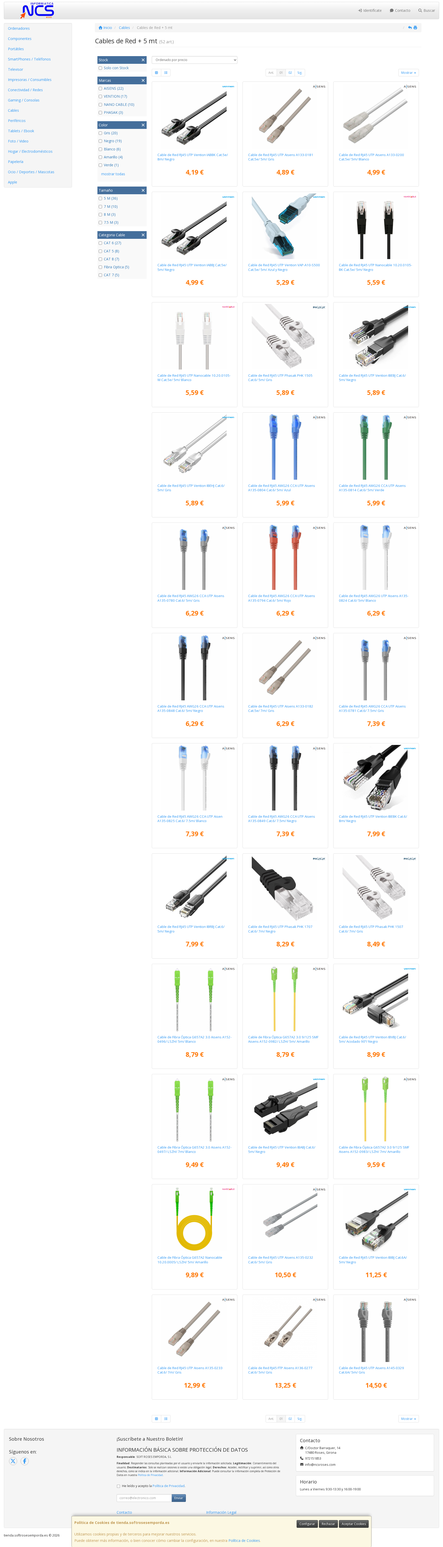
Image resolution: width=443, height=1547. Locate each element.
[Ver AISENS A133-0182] (285, 667)
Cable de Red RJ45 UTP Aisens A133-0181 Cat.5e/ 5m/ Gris (280, 156)
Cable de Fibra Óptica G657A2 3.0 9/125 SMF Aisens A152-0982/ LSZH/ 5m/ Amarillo (283, 1039)
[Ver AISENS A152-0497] (194, 1108)
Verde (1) (111, 164)
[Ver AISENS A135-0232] (285, 1219)
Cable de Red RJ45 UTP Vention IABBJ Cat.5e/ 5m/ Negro (192, 267)
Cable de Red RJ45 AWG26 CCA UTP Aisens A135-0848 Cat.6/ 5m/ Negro (190, 708)
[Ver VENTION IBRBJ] (194, 888)
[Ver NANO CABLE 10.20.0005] (194, 1219)
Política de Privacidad (150, 1475)
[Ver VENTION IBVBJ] (376, 998)
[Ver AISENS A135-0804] (285, 447)
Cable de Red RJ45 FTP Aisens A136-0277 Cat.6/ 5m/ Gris (280, 1370)
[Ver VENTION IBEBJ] (376, 337)
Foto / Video (18, 141)
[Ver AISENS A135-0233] (194, 1329)
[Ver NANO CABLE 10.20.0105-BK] (376, 226)
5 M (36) (111, 198)
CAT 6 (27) (112, 242)
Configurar (307, 1524)
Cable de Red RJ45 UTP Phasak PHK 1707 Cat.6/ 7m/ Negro (280, 928)
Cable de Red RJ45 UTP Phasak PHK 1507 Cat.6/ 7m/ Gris (371, 928)
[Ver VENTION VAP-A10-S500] (285, 226)
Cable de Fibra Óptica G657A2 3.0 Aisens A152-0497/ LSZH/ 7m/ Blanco (194, 1149)
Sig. (299, 72)
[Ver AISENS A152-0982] (285, 998)
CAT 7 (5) (111, 274)
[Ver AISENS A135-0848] (194, 667)
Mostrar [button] (407, 72)
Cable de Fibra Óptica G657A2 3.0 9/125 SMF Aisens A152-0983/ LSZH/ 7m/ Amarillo (374, 1149)
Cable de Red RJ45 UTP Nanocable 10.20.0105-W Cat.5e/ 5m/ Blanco (193, 377)
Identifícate (372, 10)
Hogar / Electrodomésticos (30, 151)
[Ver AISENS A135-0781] (376, 667)
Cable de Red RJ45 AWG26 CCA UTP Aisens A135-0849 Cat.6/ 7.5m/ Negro (281, 818)
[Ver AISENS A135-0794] (285, 557)
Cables (13, 110)
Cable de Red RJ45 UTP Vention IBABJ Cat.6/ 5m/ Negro (281, 1149)
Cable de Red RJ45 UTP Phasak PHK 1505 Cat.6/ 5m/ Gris (280, 377)
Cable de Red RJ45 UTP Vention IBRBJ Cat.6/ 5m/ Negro (191, 928)
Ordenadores (19, 28)
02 (290, 72)
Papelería (15, 161)
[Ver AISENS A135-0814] (376, 447)
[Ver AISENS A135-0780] (194, 557)
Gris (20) (111, 132)
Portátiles (16, 48)
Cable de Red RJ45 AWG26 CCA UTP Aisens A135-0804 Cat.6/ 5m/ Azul (281, 487)
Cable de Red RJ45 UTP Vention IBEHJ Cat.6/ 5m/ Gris (191, 487)
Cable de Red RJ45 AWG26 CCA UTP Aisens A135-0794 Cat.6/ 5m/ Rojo (281, 597)
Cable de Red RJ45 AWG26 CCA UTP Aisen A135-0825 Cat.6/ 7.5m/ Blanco (190, 818)
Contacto (402, 10)
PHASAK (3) (113, 112)
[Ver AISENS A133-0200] (376, 116)
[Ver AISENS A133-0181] (285, 116)
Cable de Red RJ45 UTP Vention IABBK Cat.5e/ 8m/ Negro (192, 156)
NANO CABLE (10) (119, 104)
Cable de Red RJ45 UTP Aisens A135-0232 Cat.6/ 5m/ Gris (280, 1259)
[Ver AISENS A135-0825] (194, 778)
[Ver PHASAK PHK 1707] (285, 888)
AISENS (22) (114, 88)
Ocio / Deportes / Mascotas (31, 171)
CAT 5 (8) (111, 251)
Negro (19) (113, 140)
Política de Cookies (244, 1540)
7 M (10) (111, 206)
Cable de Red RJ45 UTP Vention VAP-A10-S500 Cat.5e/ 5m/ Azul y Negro (284, 267)
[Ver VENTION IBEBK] (376, 778)
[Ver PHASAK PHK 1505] (285, 337)
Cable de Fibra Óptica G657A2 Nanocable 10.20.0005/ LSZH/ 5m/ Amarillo (189, 1259)
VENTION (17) (115, 96)
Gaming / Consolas (23, 100)
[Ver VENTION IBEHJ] (194, 447)
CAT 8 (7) (111, 259)
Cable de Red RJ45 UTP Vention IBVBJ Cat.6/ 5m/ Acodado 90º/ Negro (372, 1039)
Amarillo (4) (113, 157)
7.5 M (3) (111, 222)
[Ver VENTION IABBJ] (194, 226)
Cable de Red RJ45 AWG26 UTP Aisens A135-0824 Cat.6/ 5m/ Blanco (373, 597)
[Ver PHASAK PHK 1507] (376, 888)
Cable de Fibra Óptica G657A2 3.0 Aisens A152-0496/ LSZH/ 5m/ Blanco (194, 1039)
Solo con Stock (116, 67)
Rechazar (328, 1524)
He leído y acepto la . (153, 1486)
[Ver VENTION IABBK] (194, 116)
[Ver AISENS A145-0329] (376, 1329)
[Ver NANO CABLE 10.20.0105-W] (194, 337)
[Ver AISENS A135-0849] (285, 778)
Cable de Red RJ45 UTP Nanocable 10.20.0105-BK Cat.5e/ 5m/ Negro (375, 267)
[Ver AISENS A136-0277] (285, 1329)
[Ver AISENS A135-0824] (376, 557)
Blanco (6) (112, 149)
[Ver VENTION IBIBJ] (376, 1219)
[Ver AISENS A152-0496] (194, 998)
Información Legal (221, 1512)
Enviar (178, 1498)
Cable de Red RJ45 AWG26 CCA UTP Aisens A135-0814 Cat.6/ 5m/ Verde (372, 487)
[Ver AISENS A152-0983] (376, 1108)
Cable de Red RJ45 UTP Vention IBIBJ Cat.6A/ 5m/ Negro (373, 1259)
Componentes (20, 38)
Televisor (15, 69)
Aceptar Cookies (354, 1524)
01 (281, 72)
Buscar (428, 10)
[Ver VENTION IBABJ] (285, 1108)
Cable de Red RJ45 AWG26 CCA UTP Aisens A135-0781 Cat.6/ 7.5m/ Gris (372, 708)
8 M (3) (110, 214)
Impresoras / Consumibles (30, 79)
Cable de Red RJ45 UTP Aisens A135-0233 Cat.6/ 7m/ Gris (190, 1370)
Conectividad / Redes (25, 89)
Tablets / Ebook (21, 130)
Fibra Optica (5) (116, 266)
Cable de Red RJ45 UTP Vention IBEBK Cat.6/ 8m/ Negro (373, 818)
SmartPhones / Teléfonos (29, 59)
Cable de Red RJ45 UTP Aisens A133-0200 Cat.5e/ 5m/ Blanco (371, 156)
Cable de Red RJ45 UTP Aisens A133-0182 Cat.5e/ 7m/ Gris (280, 708)
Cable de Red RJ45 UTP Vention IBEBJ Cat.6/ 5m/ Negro (372, 377)
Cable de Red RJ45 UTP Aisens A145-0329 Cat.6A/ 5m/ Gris (371, 1370)
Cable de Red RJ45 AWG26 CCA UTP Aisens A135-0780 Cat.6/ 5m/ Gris (190, 597)
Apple (12, 182)
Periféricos (17, 120)
